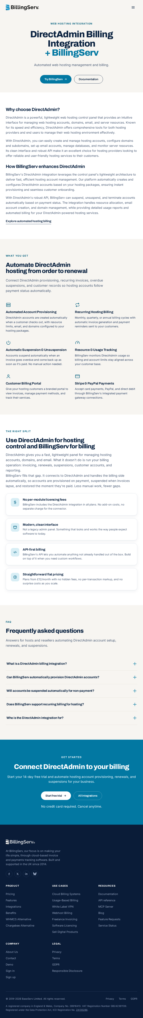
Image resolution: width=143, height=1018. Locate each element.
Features (11, 900)
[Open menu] (133, 7)
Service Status (107, 925)
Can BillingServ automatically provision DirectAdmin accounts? (53, 677)
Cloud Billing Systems (66, 894)
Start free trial (53, 795)
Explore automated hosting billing (28, 221)
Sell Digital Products (65, 931)
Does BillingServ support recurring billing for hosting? (45, 704)
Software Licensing (64, 925)
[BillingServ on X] (17, 873)
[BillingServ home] (22, 7)
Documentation (88, 79)
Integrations (13, 906)
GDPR (55, 964)
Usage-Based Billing (65, 900)
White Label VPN (63, 906)
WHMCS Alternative (18, 919)
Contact (11, 958)
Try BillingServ (54, 79)
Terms (56, 958)
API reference (106, 900)
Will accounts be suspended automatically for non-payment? (50, 691)
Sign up (11, 977)
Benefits (11, 912)
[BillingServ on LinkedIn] (26, 873)
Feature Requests (109, 919)
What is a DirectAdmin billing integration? (37, 663)
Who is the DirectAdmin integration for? (35, 718)
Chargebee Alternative (20, 925)
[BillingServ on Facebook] (9, 873)
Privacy (56, 951)
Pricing (10, 894)
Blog (101, 912)
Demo (9, 964)
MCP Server (105, 906)
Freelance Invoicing (64, 919)
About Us (12, 951)
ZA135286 (82, 1010)
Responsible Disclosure (67, 970)
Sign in (10, 970)
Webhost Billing (62, 912)
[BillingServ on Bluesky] (34, 873)
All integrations (87, 795)
